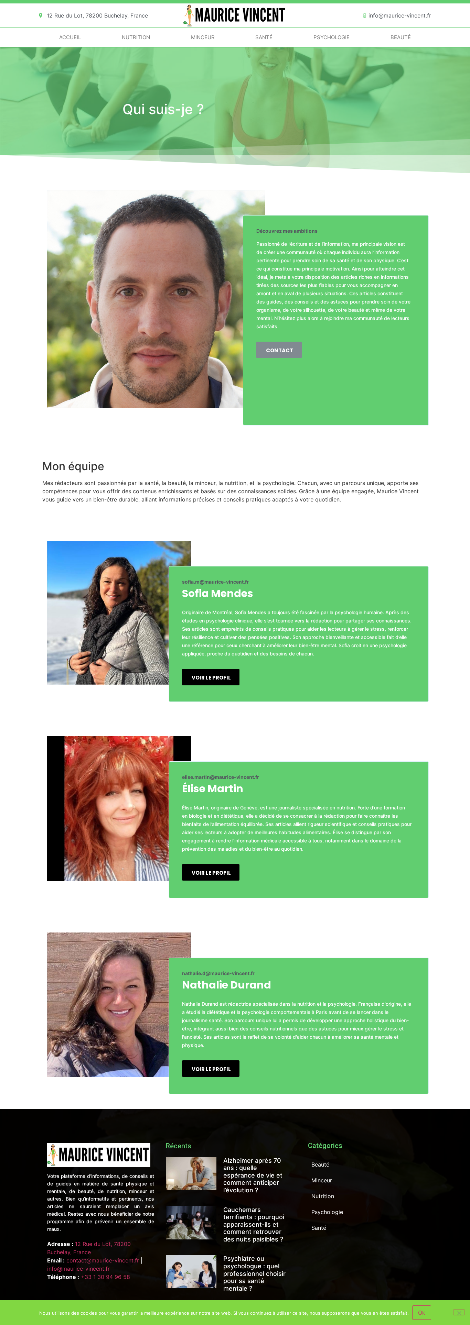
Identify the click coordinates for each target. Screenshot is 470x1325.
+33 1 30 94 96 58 (105, 1276)
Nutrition (136, 37)
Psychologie (331, 37)
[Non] (459, 1312)
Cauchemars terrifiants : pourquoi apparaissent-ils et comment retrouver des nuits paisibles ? (253, 1224)
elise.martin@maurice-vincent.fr (220, 777)
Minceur (203, 37)
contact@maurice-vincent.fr (102, 1260)
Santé (264, 37)
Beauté (401, 37)
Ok (421, 1312)
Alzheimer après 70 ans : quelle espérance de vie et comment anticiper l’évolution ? (252, 1175)
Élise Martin (212, 788)
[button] (279, 350)
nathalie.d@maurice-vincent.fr (218, 973)
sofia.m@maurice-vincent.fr (215, 582)
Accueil (70, 37)
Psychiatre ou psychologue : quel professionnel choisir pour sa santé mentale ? (254, 1273)
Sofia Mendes (217, 593)
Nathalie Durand (226, 985)
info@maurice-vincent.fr (78, 1268)
